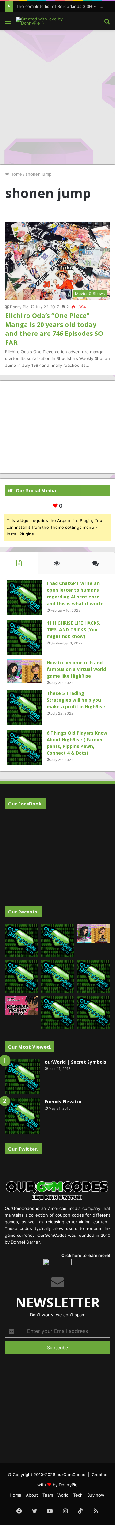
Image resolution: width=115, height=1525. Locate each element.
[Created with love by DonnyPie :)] (41, 21)
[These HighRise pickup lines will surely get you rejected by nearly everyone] (21, 1005)
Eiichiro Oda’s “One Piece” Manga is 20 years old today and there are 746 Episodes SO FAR (54, 329)
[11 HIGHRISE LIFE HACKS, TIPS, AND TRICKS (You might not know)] (24, 637)
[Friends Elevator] (22, 1116)
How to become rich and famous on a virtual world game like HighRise (76, 669)
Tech (78, 1495)
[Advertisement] (57, 93)
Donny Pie (19, 306)
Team (47, 1495)
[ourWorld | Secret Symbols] (22, 1076)
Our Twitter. (23, 1148)
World (63, 1495)
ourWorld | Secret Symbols (75, 1062)
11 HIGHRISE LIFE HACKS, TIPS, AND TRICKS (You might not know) (73, 629)
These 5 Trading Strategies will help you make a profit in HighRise (76, 700)
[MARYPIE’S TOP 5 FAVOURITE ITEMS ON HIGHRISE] (93, 1012)
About (32, 1495)
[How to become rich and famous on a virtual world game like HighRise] (24, 671)
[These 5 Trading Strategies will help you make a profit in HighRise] (24, 707)
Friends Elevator (63, 1101)
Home (15, 174)
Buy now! (96, 1495)
